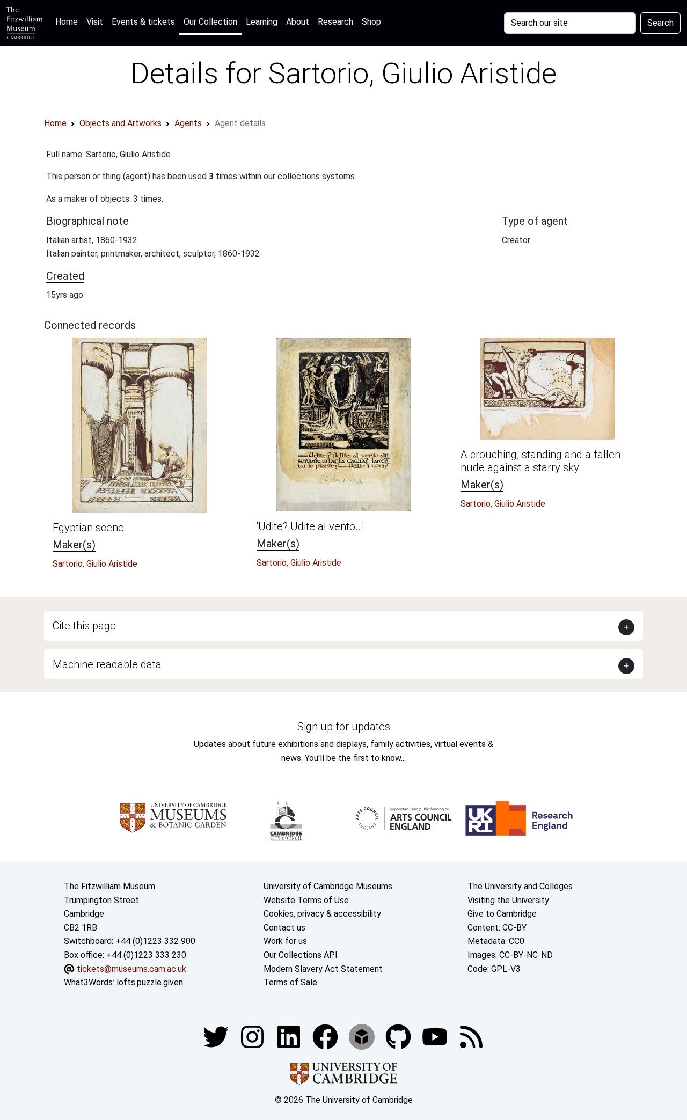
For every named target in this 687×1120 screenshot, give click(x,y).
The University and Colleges (520, 886)
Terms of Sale (290, 982)
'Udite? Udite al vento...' (310, 526)
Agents (188, 123)
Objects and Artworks (120, 123)
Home (68, 21)
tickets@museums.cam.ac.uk (131, 969)
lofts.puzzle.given (149, 982)
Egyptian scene (88, 527)
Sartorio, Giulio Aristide (95, 564)
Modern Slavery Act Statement (323, 969)
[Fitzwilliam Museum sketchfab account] (363, 1036)
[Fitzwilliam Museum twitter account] (217, 1036)
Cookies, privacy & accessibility (322, 914)
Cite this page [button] (84, 625)
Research (335, 22)
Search (660, 23)
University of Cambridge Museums (328, 886)
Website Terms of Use (306, 900)
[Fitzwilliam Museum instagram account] (253, 1036)
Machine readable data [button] (107, 664)
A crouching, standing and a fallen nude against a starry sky (540, 461)
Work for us (285, 941)
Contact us (284, 928)
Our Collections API (301, 955)
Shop (371, 22)
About (297, 22)
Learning (261, 22)
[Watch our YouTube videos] (436, 1036)
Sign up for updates (343, 726)
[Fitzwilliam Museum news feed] (471, 1036)
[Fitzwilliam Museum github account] (399, 1036)
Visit (94, 22)
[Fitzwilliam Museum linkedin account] (326, 1036)
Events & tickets (143, 22)
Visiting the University (508, 900)
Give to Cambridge (502, 914)
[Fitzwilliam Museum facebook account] (290, 1036)
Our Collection (210, 22)
